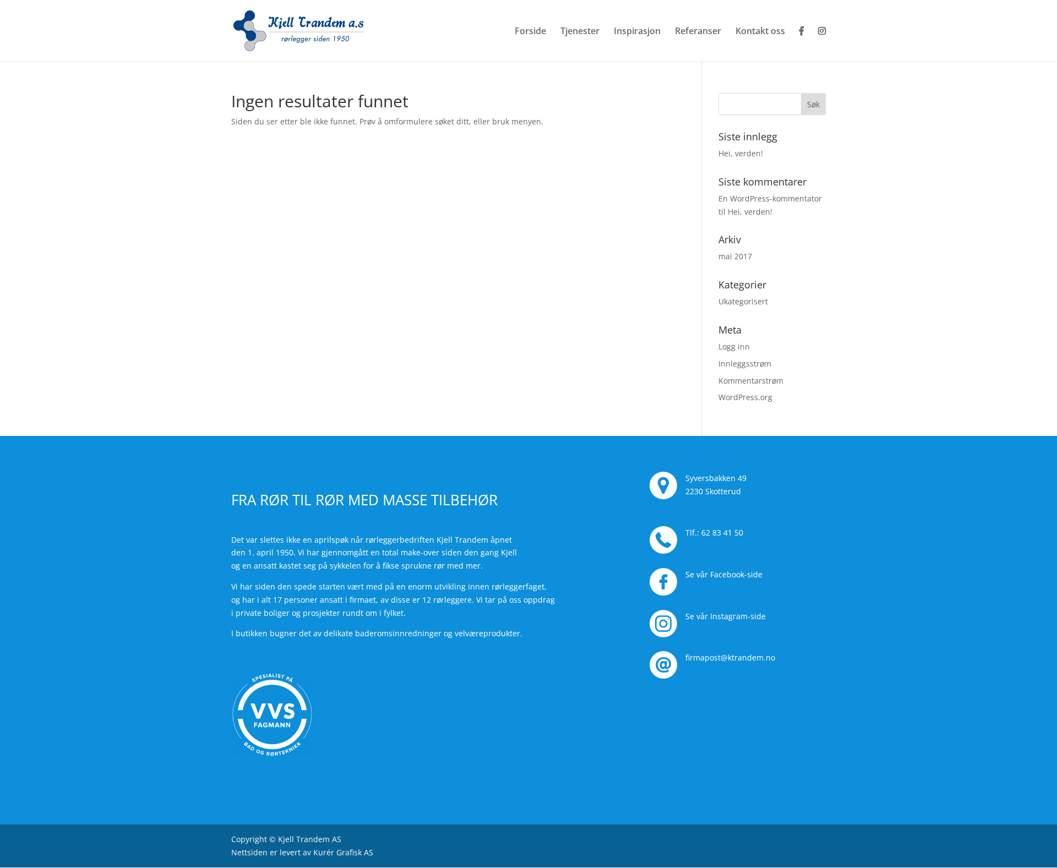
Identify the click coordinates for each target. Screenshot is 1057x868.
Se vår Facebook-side (723, 574)
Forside (530, 32)
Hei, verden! (740, 153)
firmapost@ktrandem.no (730, 657)
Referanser (698, 32)
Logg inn (734, 346)
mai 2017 (735, 256)
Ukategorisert (743, 301)
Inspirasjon (637, 32)
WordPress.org (745, 397)
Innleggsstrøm (744, 363)
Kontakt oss (760, 32)
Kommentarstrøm (750, 380)
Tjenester (580, 32)
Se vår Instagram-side (725, 616)
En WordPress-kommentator (770, 198)
